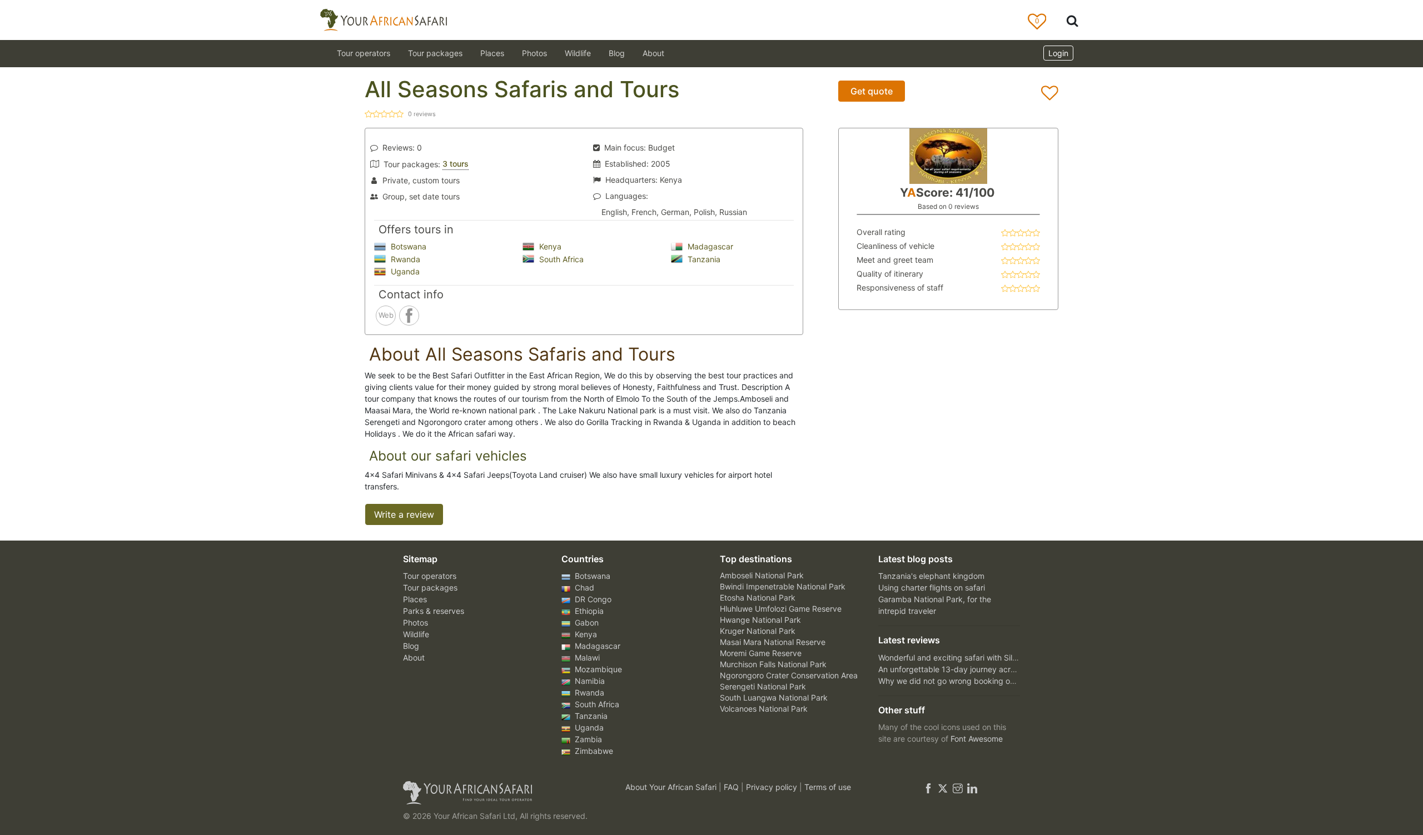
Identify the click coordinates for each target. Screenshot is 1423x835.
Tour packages (430, 587)
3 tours (455, 163)
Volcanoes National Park (764, 708)
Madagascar (709, 246)
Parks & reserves (433, 611)
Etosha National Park (757, 597)
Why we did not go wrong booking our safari (958, 681)
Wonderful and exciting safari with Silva (949, 657)
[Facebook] (928, 787)
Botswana (407, 246)
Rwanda (404, 259)
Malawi (586, 657)
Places (415, 599)
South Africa (560, 259)
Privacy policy (772, 787)
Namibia (589, 681)
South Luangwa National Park (774, 697)
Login (1058, 53)
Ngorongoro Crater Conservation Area (789, 675)
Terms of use (827, 787)
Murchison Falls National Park (773, 664)
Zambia (587, 739)
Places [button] (492, 53)
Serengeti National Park (763, 686)
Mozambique (597, 669)
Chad (583, 587)
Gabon (586, 622)
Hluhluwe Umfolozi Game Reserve (781, 608)
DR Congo (592, 599)
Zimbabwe (593, 751)
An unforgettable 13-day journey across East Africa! (972, 669)
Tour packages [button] (435, 53)
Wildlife (578, 53)
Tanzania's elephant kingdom (931, 576)
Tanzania (702, 259)
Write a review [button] (404, 514)
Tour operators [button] (363, 53)
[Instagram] (958, 787)
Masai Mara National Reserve (772, 642)
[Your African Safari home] (500, 792)
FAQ (732, 787)
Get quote (871, 91)
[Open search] (1072, 20)
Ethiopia (588, 611)
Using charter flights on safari (931, 587)
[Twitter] (943, 787)
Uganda (404, 271)
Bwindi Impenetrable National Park (782, 586)
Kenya (549, 246)
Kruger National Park (757, 631)
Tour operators (429, 576)
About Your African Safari (672, 787)
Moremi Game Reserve (761, 653)
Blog (617, 53)
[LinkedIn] (971, 787)
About (653, 53)
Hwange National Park (760, 619)
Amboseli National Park (762, 575)
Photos (534, 53)
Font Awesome (977, 738)
